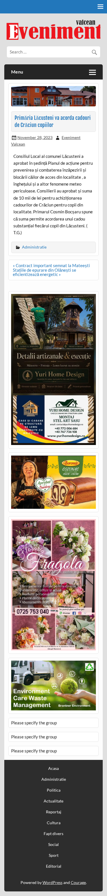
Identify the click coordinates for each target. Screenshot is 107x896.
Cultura (53, 823)
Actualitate (53, 801)
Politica (53, 790)
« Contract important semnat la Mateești (51, 265)
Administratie (34, 247)
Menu (17, 71)
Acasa (53, 768)
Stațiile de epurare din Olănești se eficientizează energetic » (44, 272)
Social (53, 845)
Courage (78, 882)
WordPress (52, 882)
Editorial (53, 866)
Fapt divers (53, 834)
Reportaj (53, 812)
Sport (53, 855)
